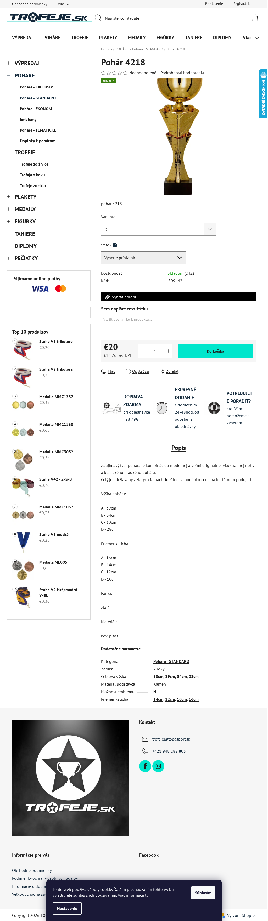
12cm (170, 699)
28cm (194, 676)
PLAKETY (25, 196)
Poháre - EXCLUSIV (36, 86)
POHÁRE (25, 75)
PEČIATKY (26, 258)
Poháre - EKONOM (36, 108)
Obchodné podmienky (29, 4)
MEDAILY (25, 209)
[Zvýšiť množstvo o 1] (168, 351)
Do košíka (215, 351)
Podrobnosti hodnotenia (182, 72)
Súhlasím (203, 892)
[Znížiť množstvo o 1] (142, 351)
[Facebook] (145, 766)
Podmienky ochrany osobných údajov (45, 878)
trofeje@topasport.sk (171, 739)
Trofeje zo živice (34, 164)
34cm (182, 676)
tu (147, 895)
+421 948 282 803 (169, 751)
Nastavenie (67, 908)
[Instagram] (158, 766)
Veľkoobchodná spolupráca (36, 894)
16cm (194, 699)
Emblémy (28, 119)
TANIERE (25, 233)
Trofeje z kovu (32, 174)
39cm (170, 676)
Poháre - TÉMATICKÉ (38, 130)
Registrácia (242, 3)
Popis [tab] (178, 448)
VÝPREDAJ (27, 63)
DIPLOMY (25, 246)
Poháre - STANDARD (38, 97)
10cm (182, 699)
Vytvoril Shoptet (241, 915)
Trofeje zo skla (33, 185)
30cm (158, 676)
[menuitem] (22, 38)
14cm (158, 699)
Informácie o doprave (31, 886)
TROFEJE (25, 152)
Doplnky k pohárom (37, 140)
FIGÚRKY (25, 221)
